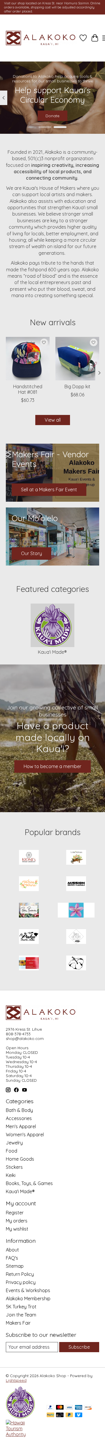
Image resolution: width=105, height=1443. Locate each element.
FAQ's (12, 1258)
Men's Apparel (21, 1126)
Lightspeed (16, 1380)
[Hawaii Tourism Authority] (23, 1434)
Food (11, 1151)
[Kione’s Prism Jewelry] (29, 857)
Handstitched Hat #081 (27, 389)
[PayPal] (50, 1408)
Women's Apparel (25, 1134)
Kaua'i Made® (52, 652)
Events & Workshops (28, 1290)
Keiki (10, 1175)
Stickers (14, 1167)
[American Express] (79, 1408)
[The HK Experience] (76, 963)
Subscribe (79, 1347)
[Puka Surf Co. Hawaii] (29, 937)
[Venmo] (79, 1415)
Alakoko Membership (28, 1298)
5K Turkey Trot (21, 1307)
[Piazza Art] (76, 910)
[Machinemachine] (29, 884)
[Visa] (69, 1408)
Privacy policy (21, 1282)
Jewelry (14, 1143)
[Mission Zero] (76, 884)
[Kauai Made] (20, 1417)
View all (53, 420)
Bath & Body (19, 1110)
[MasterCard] (60, 1408)
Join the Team (21, 1315)
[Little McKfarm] (76, 857)
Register (15, 1213)
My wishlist (17, 1229)
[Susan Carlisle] (29, 963)
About (12, 1250)
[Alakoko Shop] (41, 38)
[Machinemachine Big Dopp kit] (77, 358)
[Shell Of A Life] (76, 937)
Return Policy (20, 1274)
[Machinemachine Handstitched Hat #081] (28, 358)
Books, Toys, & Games (29, 1183)
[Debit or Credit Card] (60, 1415)
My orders (16, 1221)
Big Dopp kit (77, 386)
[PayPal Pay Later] (69, 1415)
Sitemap (15, 1266)
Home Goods (20, 1159)
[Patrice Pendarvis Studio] (29, 910)
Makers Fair (18, 1323)
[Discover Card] (88, 1408)
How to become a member (52, 766)
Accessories (19, 1118)
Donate (53, 116)
